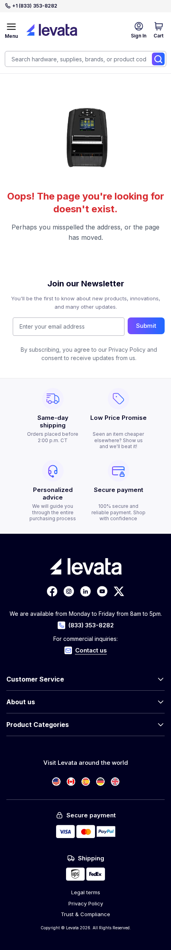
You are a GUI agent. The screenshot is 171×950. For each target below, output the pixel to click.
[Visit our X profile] (119, 591)
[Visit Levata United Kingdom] (115, 782)
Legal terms (85, 892)
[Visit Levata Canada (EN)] (71, 782)
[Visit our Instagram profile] (69, 591)
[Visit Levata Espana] (86, 782)
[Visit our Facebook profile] (52, 591)
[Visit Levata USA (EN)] (56, 782)
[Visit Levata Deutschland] (100, 782)
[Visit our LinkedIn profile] (85, 591)
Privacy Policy (85, 903)
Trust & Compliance (85, 914)
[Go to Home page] (52, 30)
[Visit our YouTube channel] (102, 591)
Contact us (91, 650)
